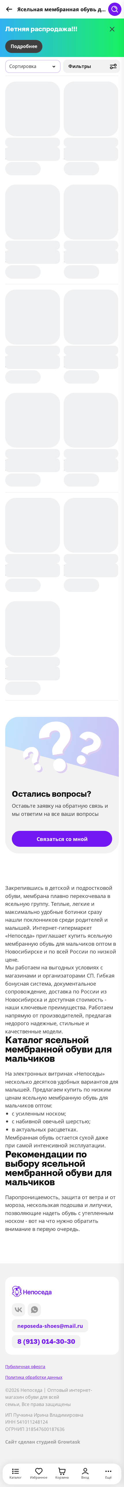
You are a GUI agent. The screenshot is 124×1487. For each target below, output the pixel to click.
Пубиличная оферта (25, 1366)
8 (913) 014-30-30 (46, 1341)
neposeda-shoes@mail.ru (50, 1325)
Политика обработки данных (33, 1377)
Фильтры (79, 66)
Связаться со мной (62, 838)
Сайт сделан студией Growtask (42, 1442)
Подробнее (24, 46)
